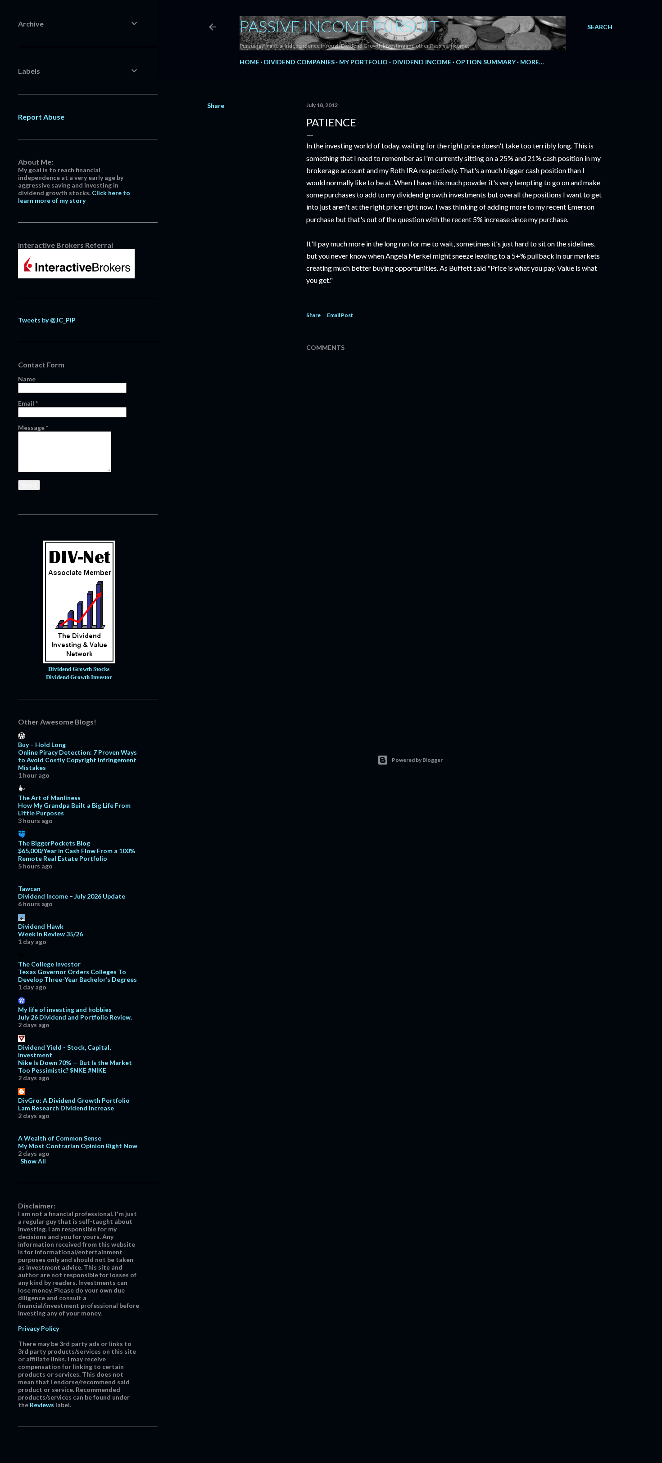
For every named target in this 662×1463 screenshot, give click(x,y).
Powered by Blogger (417, 759)
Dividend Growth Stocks (78, 669)
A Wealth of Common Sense (59, 1138)
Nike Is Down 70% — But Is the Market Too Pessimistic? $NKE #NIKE (75, 1066)
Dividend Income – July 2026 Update (71, 896)
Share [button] (215, 105)
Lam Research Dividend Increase (66, 1108)
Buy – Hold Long (42, 744)
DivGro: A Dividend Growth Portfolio (74, 1100)
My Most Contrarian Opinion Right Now (77, 1146)
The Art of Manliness (49, 797)
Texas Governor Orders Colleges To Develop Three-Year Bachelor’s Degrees (77, 975)
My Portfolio (363, 62)
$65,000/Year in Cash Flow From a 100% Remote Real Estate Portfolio (76, 854)
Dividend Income (421, 62)
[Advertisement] (454, 647)
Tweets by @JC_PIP (47, 320)
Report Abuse (41, 116)
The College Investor (49, 964)
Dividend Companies (299, 62)
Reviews (42, 1405)
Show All (33, 1161)
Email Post (340, 315)
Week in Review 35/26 (50, 934)
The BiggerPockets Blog (54, 843)
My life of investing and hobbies (65, 1009)
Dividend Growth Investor (79, 677)
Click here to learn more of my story (74, 196)
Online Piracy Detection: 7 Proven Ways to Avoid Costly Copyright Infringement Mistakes (77, 759)
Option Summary (486, 62)
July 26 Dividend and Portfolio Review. (75, 1017)
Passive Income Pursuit (339, 26)
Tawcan (29, 888)
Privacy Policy (38, 1328)
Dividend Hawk (40, 926)
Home (249, 62)
